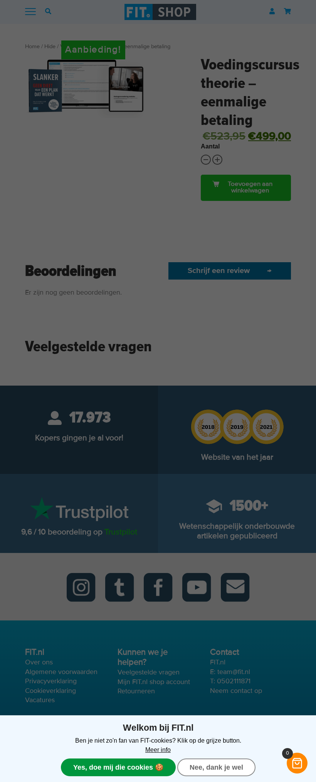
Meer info (158, 750)
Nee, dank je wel (216, 767)
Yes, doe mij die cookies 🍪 (118, 767)
